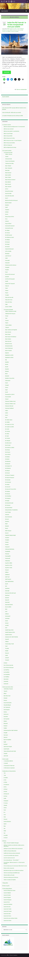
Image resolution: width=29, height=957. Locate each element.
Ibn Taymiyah (6, 719)
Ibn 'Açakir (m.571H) (9, 424)
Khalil (6, 523)
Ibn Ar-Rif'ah (7, 454)
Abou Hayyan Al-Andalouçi (10, 336)
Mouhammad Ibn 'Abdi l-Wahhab (10, 730)
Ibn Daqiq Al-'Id (8, 466)
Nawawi (7, 570)
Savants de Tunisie (7, 909)
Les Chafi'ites (6, 669)
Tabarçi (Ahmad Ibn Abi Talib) (10, 751)
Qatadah (7, 276)
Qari (6, 586)
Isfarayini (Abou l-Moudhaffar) (11, 510)
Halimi (6, 413)
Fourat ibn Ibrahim (7, 702)
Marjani (6, 542)
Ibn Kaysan (7, 242)
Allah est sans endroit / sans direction (11, 131)
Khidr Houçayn (8, 530)
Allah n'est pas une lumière (9, 142)
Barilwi (6, 364)
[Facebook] (4, 1)
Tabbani (6, 641)
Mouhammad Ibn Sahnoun (10, 265)
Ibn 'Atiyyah (7, 440)
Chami (6, 383)
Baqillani (7, 362)
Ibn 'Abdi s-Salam (8, 419)
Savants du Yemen (7, 920)
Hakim (6, 410)
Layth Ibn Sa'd (8, 255)
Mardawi (7, 537)
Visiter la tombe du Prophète (10, 879)
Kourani (6, 533)
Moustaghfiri (8, 556)
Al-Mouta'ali (6, 793)
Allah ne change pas (8, 145)
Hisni (6, 417)
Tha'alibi (7, 648)
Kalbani (5, 721)
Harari (6, 415)
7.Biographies (5, 883)
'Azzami (6, 320)
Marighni (7, 540)
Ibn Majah (7, 244)
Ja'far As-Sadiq (8, 251)
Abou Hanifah (8, 175)
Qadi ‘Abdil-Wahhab (9, 581)
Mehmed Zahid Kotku (9, 549)
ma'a (5, 814)
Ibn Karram (6, 714)
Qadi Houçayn (8, 579)
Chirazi (6, 387)
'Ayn (5, 773)
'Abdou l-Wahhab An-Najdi (10, 311)
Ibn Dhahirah (8, 468)
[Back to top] (26, 954)
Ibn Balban (7, 456)
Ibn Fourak (7, 473)
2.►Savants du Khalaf (8, 309)
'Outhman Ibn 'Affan (9, 163)
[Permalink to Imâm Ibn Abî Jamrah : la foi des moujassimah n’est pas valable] (14, 44)
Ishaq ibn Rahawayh (9, 249)
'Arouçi (6, 316)
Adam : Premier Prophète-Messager (11, 842)
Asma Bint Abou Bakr (9, 195)
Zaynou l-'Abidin (8, 306)
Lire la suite (6, 72)
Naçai (6, 272)
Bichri (6, 373)
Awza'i (6, 198)
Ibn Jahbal (7, 484)
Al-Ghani (5, 789)
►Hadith (6, 835)
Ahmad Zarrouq (8, 343)
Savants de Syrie (7, 906)
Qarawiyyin (6, 679)
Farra (6, 219)
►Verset (5, 837)
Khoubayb (7, 253)
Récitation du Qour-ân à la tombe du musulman (13, 870)
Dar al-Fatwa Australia (8, 665)
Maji (5, 817)
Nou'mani (6, 735)
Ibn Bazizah (7, 463)
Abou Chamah (8, 332)
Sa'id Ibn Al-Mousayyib (9, 279)
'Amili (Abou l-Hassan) (8, 688)
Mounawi (7, 553)
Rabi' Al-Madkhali (7, 739)
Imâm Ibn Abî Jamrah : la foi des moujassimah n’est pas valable (16, 24)
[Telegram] (11, 1)
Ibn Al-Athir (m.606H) (9, 447)
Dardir (6, 392)
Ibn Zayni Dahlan (8, 507)
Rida (5, 826)
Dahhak (6, 212)
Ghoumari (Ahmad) (9, 406)
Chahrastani (7, 380)
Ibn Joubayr (7, 491)
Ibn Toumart (7, 505)
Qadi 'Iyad (7, 577)
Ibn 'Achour (7, 431)
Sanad (6, 620)
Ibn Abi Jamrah (8, 443)
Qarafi (6, 583)
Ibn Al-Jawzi (7, 452)
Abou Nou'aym (8, 341)
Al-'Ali (5, 780)
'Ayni (6, 318)
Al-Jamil (5, 791)
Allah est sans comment (9, 129)
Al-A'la (5, 787)
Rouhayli (5, 744)
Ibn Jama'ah (7, 486)
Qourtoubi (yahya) (9, 604)
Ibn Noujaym (7, 498)
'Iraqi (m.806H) (8, 325)
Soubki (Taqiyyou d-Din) (10, 632)
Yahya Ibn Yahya (8, 302)
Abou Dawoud (8, 172)
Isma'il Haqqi (8, 512)
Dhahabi (5, 698)
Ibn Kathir (6, 716)
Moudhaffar (7, 551)
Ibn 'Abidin (7, 422)
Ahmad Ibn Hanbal (9, 191)
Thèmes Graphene (13, 955)
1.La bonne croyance (6, 124)
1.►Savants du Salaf (8, 152)
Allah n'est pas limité (8, 135)
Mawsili (6, 544)
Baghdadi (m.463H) (9, 357)
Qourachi (7, 600)
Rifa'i (6, 609)
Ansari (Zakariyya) (9, 348)
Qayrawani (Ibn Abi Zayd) (10, 593)
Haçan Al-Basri (8, 223)
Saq (4, 828)
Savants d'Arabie (7, 895)
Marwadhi (7, 260)
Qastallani (7, 588)
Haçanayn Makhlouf (9, 408)
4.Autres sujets (5, 759)
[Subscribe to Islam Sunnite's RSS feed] (2, 1)
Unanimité (6, 681)
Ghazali (6, 399)
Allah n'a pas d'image (8, 133)
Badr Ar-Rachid (8, 350)
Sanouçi (6, 623)
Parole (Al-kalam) (7, 821)
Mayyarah (7, 546)
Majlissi (5, 728)
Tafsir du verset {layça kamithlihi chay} (11, 872)
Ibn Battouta (7, 461)
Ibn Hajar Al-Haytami (9, 477)
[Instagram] (9, 1)
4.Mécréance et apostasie (9, 768)
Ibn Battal (7, 459)
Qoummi (5, 737)
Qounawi (7, 597)
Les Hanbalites (7, 674)
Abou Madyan (8, 339)
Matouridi (7, 262)
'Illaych (6, 322)
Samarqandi (7, 616)
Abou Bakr (7, 170)
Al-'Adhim (6, 777)
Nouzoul (5, 819)
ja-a (4, 812)
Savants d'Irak (7, 902)
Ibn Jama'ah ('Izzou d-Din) (10, 489)
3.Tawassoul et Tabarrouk (9, 765)
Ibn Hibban (7, 239)
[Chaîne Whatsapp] (14, 1)
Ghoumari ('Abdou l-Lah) (10, 403)
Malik (6, 258)
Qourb (5, 823)
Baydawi (7, 369)
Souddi (6, 281)
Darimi (6, 214)
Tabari (6, 288)
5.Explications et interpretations (9, 771)
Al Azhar (5, 663)
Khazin (6, 528)
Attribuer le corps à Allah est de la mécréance (11, 30)
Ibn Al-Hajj (7, 449)
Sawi (6, 627)
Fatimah (7, 221)
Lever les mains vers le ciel (9, 857)
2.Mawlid (6, 763)
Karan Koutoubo (8, 516)
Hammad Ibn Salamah (9, 225)
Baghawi (7, 352)
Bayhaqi (7, 371)
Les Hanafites (6, 672)
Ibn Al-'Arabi (7, 445)
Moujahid (7, 267)
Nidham (6, 572)
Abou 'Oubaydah (8, 168)
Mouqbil (5, 732)
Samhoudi (7, 618)
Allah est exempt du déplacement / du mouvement (14, 126)
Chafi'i (6, 207)
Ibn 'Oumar (7, 232)
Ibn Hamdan (7, 480)
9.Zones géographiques (7, 888)
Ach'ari (6, 189)
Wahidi (6, 650)
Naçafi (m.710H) (8, 567)
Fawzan (5, 700)
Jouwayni (7, 514)
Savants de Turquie (8, 911)
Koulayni (5, 725)
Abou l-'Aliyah (8, 177)
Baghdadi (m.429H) (9, 355)
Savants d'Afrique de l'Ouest (9, 890)
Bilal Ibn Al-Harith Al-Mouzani (11, 200)
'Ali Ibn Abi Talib (8, 159)
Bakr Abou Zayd (7, 695)
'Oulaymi (7, 327)
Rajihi (5, 742)
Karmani (7, 519)
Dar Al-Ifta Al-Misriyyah (8, 667)
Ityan (5, 810)
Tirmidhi (7, 295)
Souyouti (7, 639)
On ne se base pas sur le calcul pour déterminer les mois (15, 865)
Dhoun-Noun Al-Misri (9, 216)
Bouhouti (7, 376)
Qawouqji (7, 590)
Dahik (5, 798)
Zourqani (7, 660)
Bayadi (6, 366)
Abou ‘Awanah (8, 186)
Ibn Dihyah (7, 470)
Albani (5, 693)
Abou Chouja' (8, 334)
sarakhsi (7, 625)
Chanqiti (7, 385)
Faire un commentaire (21, 89)
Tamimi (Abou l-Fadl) (9, 643)
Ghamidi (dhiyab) (7, 705)
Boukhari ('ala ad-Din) (9, 378)
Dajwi (6, 389)
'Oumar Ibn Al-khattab (9, 161)
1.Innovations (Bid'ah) (8, 761)
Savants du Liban (7, 913)
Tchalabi (5, 753)
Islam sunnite (5, 96)
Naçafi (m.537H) (8, 565)
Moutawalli (7, 558)
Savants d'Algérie (7, 892)
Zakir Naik (6, 755)
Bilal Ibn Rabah (8, 202)
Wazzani (7, 653)
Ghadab (5, 805)
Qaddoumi (7, 574)
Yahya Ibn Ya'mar (8, 299)
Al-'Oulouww (6, 784)
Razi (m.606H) (8, 607)
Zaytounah (6, 683)
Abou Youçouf (8, 184)
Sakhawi (7, 613)
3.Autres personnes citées (7, 687)
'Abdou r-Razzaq (8, 154)
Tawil (6, 646)
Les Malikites (8, 31)
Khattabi (7, 526)
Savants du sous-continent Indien (10, 918)
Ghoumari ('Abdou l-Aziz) (10, 401)
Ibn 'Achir (7, 429)
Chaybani (7, 209)
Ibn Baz (5, 712)
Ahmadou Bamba (8, 346)
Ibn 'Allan (7, 433)
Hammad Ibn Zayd (9, 228)
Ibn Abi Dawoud (8, 235)
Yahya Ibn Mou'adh (9, 297)
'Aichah (6, 156)
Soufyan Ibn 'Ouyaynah (10, 283)
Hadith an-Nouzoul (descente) (10, 851)
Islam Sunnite (4, 11)
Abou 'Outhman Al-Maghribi (11, 329)
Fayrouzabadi (8, 396)
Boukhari (7, 205)
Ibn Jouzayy (7, 493)
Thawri (6, 292)
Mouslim (7, 269)
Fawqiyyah (6, 800)
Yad (4, 833)
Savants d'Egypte (7, 897)
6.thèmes (4, 841)
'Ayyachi (5, 691)
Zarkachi (7, 657)
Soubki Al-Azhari (8, 634)
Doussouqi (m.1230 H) (9, 394)
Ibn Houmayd (8, 482)
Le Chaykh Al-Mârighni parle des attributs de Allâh (12, 115)
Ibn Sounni (7, 246)
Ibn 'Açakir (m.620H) (9, 426)
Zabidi (6, 655)
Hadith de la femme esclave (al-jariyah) (12, 853)
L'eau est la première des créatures (11, 855)
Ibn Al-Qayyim (7, 709)
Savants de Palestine (8, 904)
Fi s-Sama (6, 803)
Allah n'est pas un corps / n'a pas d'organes (15, 28)
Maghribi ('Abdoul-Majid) (10, 535)
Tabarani (7, 286)
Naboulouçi (7, 560)
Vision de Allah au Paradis (9, 875)
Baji (6, 359)
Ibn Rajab (7, 500)
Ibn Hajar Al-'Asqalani (9, 475)
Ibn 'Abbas (7, 230)
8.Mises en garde (5, 885)
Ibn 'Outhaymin (7, 707)
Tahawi (6, 290)
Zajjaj (6, 304)
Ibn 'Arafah (7, 438)
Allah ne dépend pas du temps (10, 147)
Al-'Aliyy (5, 782)
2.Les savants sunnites (6, 150)
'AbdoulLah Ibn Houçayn (10, 313)
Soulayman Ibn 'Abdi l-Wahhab (11, 637)
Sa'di (6, 611)
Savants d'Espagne (15, 31)
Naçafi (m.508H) (8, 563)
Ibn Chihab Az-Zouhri (9, 237)
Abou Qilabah (8, 182)
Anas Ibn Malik (8, 193)
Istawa (5, 807)
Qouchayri (7, 595)
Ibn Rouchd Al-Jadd (9, 503)
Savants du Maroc (7, 916)
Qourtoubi (7, 602)
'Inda (5, 775)
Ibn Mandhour (8, 496)
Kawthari (7, 521)
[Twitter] (6, 1)
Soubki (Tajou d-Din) (9, 630)
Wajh (5, 830)
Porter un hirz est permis (9, 868)
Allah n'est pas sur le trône (9, 138)
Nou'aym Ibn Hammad (10, 274)
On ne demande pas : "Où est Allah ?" (11, 860)
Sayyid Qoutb (6, 749)
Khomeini (6, 723)
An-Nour (5, 796)
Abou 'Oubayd (8, 165)
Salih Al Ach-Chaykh (8, 746)
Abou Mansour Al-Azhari (10, 179)
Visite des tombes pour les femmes (11, 877)
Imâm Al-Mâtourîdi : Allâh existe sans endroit (11, 112)
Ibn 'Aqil (7, 436)
